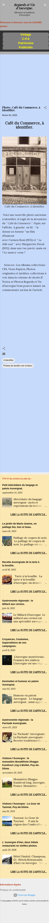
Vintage (25, 34)
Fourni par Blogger (26, 895)
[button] (45, 108)
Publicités (26, 47)
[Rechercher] (45, 5)
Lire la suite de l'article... (28, 514)
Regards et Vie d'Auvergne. (24, 6)
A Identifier (8, 360)
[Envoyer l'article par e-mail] (3, 355)
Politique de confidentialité (13, 890)
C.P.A (26, 39)
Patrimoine (25, 43)
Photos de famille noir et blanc (18, 366)
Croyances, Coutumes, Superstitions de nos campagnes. (15, 642)
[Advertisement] (24, 81)
